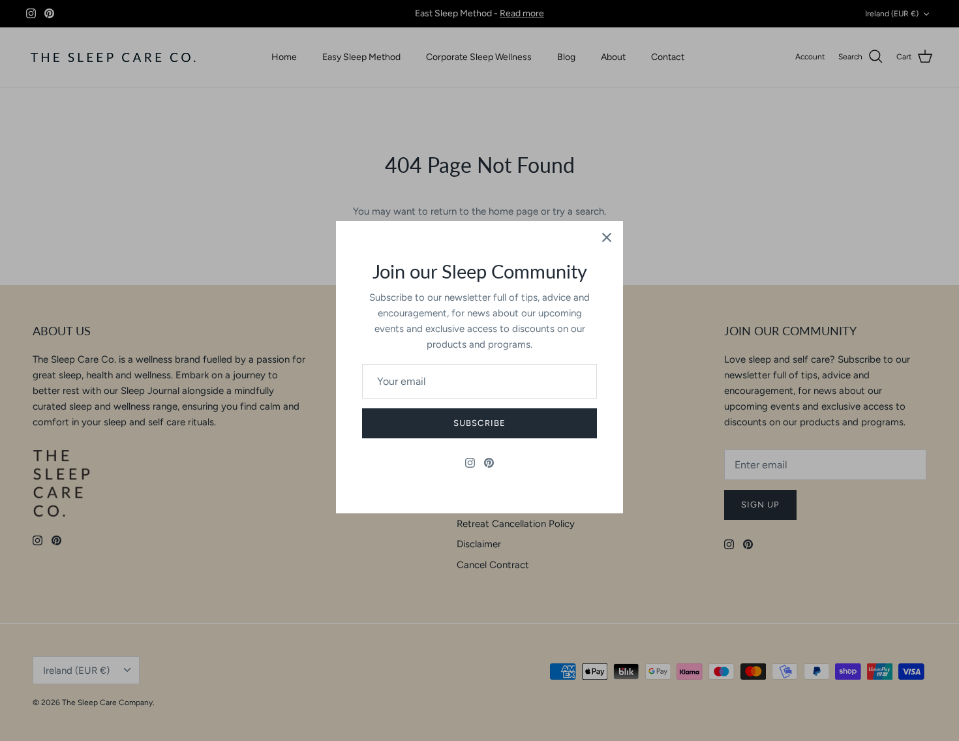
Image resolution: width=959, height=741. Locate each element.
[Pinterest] (489, 463)
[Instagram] (470, 463)
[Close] (606, 237)
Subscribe (479, 423)
